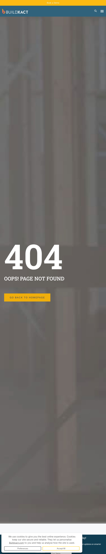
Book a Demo (53, 3)
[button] (102, 11)
